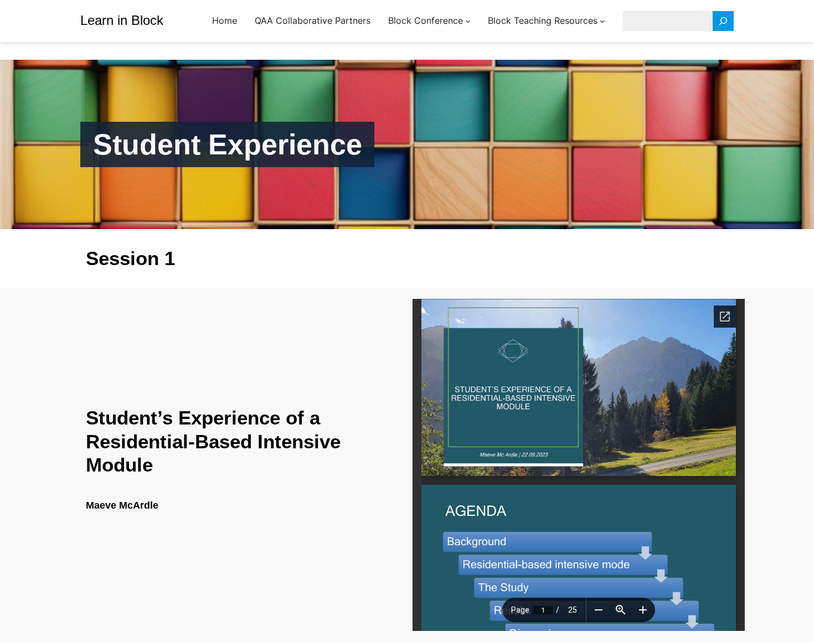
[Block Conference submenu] (468, 21)
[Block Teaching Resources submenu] (602, 21)
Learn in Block (121, 20)
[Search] (723, 21)
